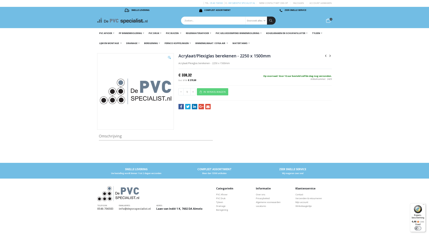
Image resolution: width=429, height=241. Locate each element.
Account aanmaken (321, 3)
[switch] (418, 228)
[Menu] (424, 205)
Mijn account (301, 202)
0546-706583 (105, 209)
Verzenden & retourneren (308, 198)
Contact (299, 194)
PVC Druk (221, 198)
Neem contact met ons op (273, 3)
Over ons (260, 194)
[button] (169, 60)
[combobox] (228, 21)
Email (208, 106)
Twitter (188, 106)
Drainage (221, 206)
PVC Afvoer (222, 194)
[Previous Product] (326, 55)
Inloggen (298, 3)
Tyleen (220, 202)
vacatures (261, 206)
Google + (201, 106)
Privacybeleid (263, 198)
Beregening (222, 209)
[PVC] (122, 21)
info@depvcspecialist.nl (241, 3)
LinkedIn (194, 106)
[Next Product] (330, 55)
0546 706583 (216, 3)
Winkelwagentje (303, 206)
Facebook (181, 106)
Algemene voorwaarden (268, 202)
